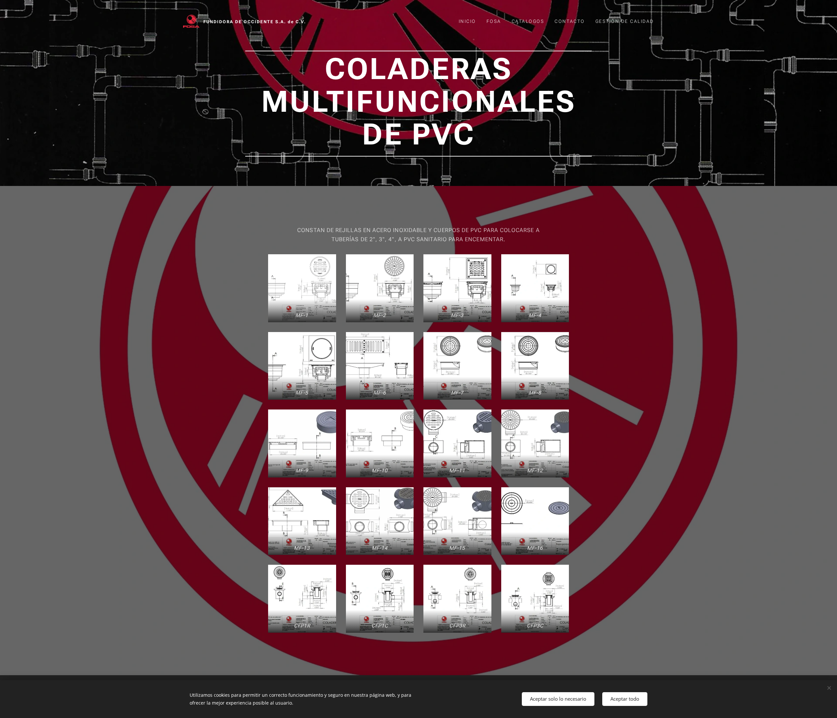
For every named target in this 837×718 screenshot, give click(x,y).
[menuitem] (469, 21)
